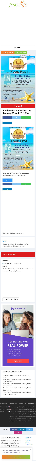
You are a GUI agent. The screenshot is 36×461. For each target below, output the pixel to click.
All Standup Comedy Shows (23, 421)
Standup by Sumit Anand (23, 409)
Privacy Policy (29, 444)
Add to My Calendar (12, 299)
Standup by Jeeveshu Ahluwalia (23, 416)
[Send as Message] (26, 117)
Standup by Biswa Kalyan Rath (23, 414)
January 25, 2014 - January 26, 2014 (12, 263)
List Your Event (21, 53)
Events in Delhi (13, 416)
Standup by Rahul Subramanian (23, 411)
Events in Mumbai (14, 418)
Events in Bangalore (14, 407)
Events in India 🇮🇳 (4, 411)
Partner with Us (8, 53)
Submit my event (16, 457)
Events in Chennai (14, 409)
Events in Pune (13, 414)
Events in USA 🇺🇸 (4, 407)
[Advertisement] (18, 26)
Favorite (7, 180)
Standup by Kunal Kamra (23, 407)
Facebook (11, 233)
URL (23, 233)
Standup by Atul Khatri (23, 418)
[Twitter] (16, 117)
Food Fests (9, 232)
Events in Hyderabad (14, 411)
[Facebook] (7, 117)
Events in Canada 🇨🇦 (4, 409)
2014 (7, 233)
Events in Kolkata (14, 421)
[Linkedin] (7, 123)
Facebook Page (18, 233)
